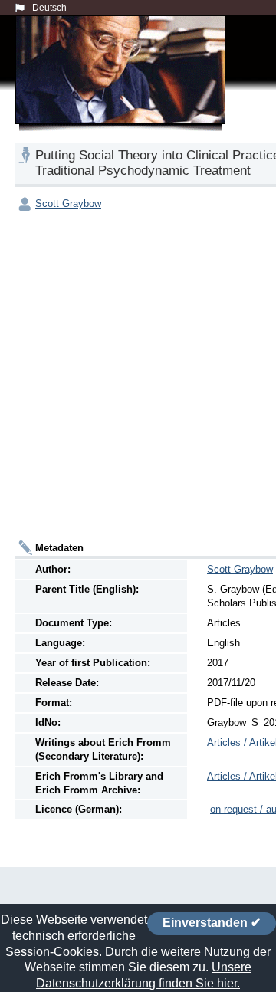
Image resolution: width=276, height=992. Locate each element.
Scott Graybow (68, 203)
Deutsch (49, 7)
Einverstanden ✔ (212, 922)
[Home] (123, 87)
